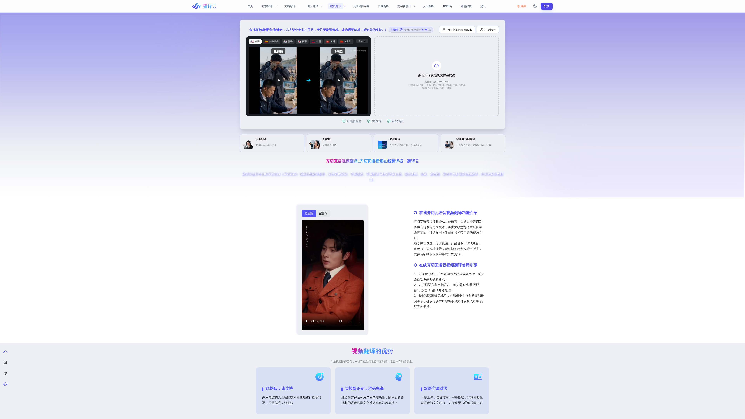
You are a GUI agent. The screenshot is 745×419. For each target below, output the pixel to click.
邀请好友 (466, 6)
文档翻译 (289, 6)
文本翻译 (267, 6)
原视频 (309, 213)
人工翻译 (428, 6)
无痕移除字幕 (361, 6)
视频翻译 (335, 6)
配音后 (323, 213)
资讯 (483, 6)
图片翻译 (312, 6)
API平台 (447, 6)
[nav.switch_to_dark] (535, 6)
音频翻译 (383, 6)
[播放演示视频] (278, 80)
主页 (250, 6)
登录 (546, 6)
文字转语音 (404, 6)
